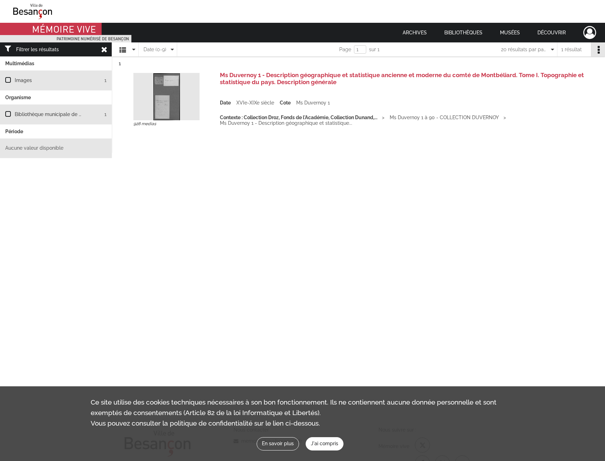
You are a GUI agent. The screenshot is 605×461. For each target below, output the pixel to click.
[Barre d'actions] (598, 49)
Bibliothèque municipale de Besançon (58, 114)
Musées (510, 32)
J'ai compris (324, 443)
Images (23, 80)
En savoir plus (278, 443)
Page (345, 49)
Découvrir (551, 32)
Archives (415, 32)
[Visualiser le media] (166, 96)
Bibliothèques (463, 32)
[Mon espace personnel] (590, 32)
